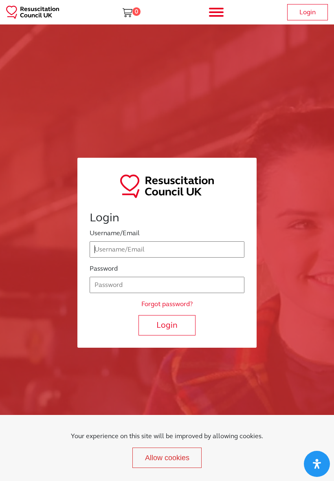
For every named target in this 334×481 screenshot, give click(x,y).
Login (307, 12)
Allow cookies (167, 458)
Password (104, 268)
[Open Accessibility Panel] (317, 464)
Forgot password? (167, 304)
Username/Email (115, 233)
